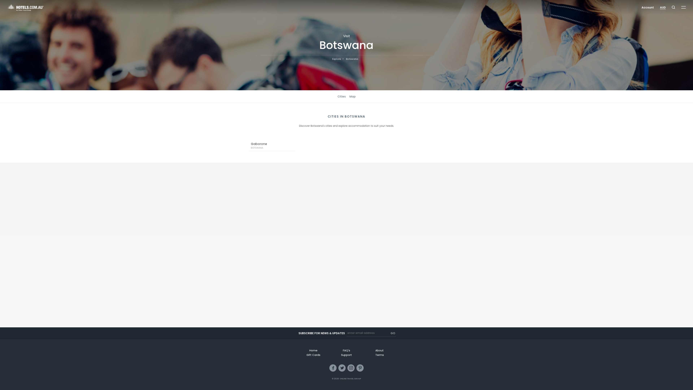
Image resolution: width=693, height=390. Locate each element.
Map (352, 96)
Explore (336, 59)
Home (313, 350)
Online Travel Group (350, 378)
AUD (663, 7)
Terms (379, 355)
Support (346, 355)
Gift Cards (313, 355)
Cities (341, 96)
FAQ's (346, 350)
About (379, 350)
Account (648, 7)
